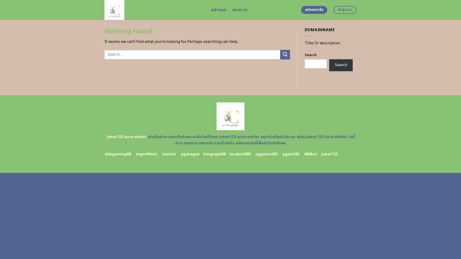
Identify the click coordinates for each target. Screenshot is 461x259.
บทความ (240, 10)
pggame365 (266, 154)
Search (311, 55)
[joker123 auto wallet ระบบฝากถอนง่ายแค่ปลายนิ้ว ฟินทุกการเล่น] (154, 10)
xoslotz (169, 154)
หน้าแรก (218, 10)
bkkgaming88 (118, 154)
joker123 (329, 154)
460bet (310, 154)
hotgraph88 (214, 154)
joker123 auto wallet (126, 137)
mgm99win (146, 154)
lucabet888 (240, 154)
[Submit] (285, 54)
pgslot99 (291, 154)
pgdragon (190, 154)
